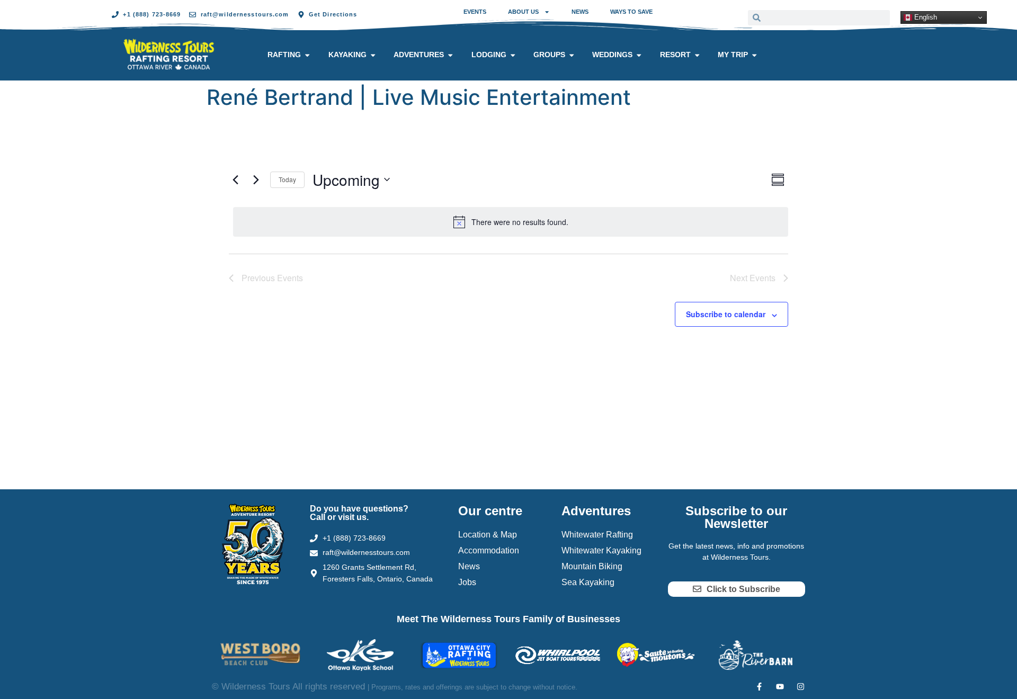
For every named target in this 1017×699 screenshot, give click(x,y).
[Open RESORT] (697, 55)
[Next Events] (255, 179)
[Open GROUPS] (571, 55)
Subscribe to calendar (725, 314)
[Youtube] (780, 687)
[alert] (510, 222)
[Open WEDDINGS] (639, 55)
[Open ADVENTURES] (450, 55)
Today (287, 179)
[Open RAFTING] (307, 55)
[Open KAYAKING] (373, 55)
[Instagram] (801, 687)
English (924, 17)
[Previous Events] (235, 179)
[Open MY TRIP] (754, 55)
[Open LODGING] (512, 55)
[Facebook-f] (759, 687)
